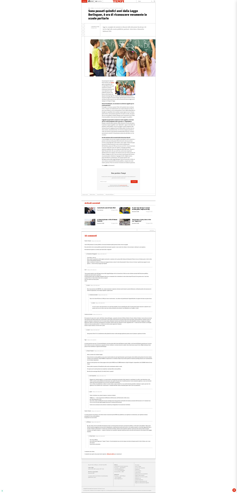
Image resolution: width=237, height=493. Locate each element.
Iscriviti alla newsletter (140, 467)
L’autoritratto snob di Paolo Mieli (106, 208)
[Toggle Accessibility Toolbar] (234, 490)
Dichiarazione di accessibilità (141, 473)
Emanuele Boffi (135, 211)
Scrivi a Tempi (138, 466)
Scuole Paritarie (100, 194)
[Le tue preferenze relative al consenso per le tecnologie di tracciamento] (2, 491)
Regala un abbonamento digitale (142, 482)
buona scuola (85, 194)
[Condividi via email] (83, 33)
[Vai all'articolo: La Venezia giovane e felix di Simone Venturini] (90, 223)
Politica (92, 8)
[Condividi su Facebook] (83, 24)
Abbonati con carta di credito (141, 476)
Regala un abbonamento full (141, 481)
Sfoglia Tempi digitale (139, 475)
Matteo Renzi (92, 194)
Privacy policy (138, 470)
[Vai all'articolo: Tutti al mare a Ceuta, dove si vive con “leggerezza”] (124, 223)
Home (89, 8)
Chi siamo (137, 464)
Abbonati (84, 1)
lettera (112, 82)
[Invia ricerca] (152, 1)
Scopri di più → (152, 230)
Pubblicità (137, 469)
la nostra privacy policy (123, 185)
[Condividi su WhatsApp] (83, 30)
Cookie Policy (138, 472)
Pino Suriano (100, 210)
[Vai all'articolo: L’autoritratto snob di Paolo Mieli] (90, 211)
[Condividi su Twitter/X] (83, 27)
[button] (83, 35)
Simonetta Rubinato (110, 194)
